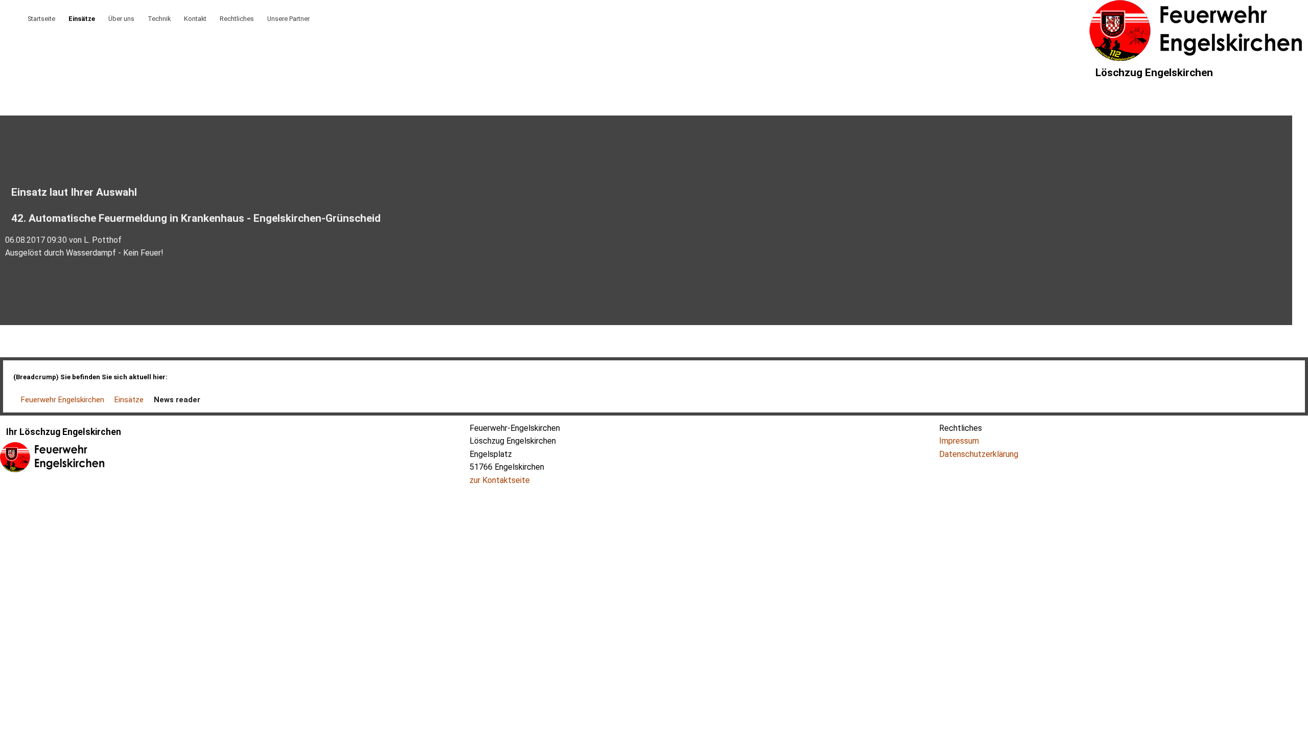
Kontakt (195, 18)
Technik (159, 18)
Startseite (41, 18)
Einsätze (81, 18)
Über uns (121, 18)
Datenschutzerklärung (978, 454)
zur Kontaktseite (500, 480)
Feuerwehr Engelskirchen (62, 399)
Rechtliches (237, 18)
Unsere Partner (288, 18)
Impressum (959, 441)
